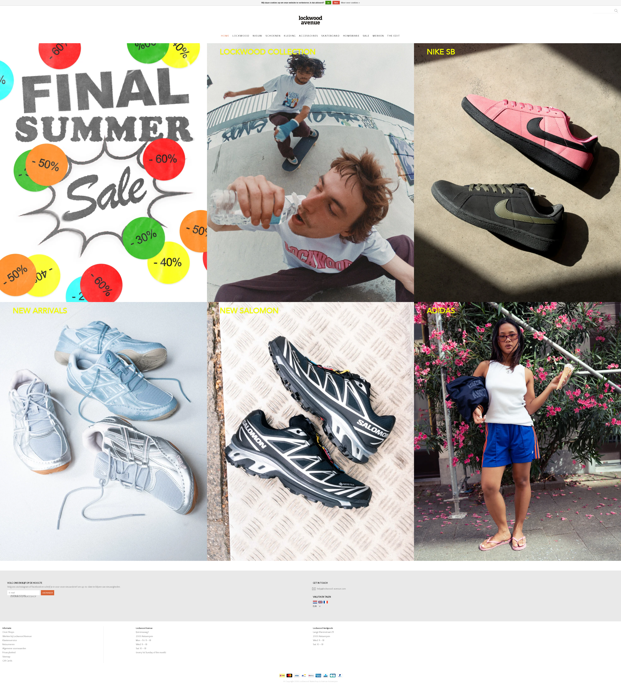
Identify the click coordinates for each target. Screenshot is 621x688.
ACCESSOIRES (308, 35)
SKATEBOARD (330, 35)
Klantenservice (9, 640)
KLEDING (290, 35)
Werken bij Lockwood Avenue (17, 636)
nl (315, 602)
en (320, 602)
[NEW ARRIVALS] (103, 431)
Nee (336, 3)
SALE (366, 35)
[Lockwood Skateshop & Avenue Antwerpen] (310, 19)
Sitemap (6, 656)
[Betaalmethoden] (281, 675)
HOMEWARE (351, 35)
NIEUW (257, 35)
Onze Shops (8, 632)
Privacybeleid (9, 652)
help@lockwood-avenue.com (331, 589)
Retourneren (8, 644)
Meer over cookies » (350, 3)
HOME (225, 35)
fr (326, 602)
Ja (328, 3)
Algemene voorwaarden (14, 648)
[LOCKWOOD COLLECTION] (310, 172)
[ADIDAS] (517, 431)
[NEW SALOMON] (310, 431)
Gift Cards (7, 661)
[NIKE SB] (517, 172)
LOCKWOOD (240, 35)
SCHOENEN (273, 35)
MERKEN (378, 35)
